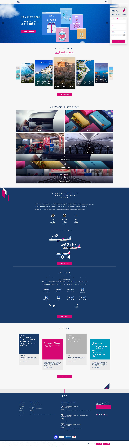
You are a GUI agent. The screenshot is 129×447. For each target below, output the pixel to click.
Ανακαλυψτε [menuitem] (50, 1)
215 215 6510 (32, 412)
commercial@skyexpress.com (65, 404)
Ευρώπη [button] (62, 52)
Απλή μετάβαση (114, 18)
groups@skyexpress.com (65, 407)
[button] (110, 2)
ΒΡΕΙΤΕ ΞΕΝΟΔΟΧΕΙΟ (52, 390)
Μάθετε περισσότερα (64, 263)
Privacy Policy (59, 445)
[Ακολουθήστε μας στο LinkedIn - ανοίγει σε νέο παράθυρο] (99, 415)
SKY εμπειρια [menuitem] (42, 1)
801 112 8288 (32, 410)
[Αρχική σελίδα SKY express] (18, 2)
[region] (64, 444)
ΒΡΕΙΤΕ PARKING (100, 390)
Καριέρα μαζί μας (22, 412)
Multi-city (124, 18)
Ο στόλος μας (21, 406)
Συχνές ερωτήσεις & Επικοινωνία (36, 404)
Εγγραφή (103, 407)
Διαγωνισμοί (21, 410)
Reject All (99, 443)
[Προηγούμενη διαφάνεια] (3, 23)
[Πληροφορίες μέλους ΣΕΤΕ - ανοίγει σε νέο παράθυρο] (68, 437)
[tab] (112, 14)
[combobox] (118, 22)
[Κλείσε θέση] (64, 23)
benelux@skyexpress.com (65, 411)
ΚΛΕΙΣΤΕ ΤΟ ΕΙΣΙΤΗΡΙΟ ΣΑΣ (28, 390)
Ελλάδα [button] (57, 52)
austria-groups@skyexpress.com (66, 425)
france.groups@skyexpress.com (66, 416)
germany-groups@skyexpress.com (66, 420)
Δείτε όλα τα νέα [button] (64, 376)
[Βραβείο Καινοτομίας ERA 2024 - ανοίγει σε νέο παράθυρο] (62, 437)
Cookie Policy (54, 445)
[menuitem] (106, 2)
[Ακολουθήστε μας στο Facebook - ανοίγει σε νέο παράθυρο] (97, 415)
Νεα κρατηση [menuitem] (27, 1)
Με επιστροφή (120, 18)
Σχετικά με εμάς (22, 404)
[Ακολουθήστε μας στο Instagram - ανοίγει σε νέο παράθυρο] (102, 415)
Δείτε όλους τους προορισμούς (64, 94)
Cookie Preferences (91, 443)
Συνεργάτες (21, 415)
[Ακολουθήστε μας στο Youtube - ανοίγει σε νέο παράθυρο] (104, 415)
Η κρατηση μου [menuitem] (34, 1)
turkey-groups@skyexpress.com (66, 429)
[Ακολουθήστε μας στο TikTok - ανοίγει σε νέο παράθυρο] (107, 415)
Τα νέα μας (21, 408)
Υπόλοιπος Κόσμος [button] (70, 52)
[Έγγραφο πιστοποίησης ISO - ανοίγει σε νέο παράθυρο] (74, 437)
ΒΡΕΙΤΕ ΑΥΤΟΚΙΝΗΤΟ (76, 390)
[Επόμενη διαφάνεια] (107, 23)
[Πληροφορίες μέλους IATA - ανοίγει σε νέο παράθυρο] (56, 437)
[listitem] (64, 73)
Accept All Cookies (107, 443)
